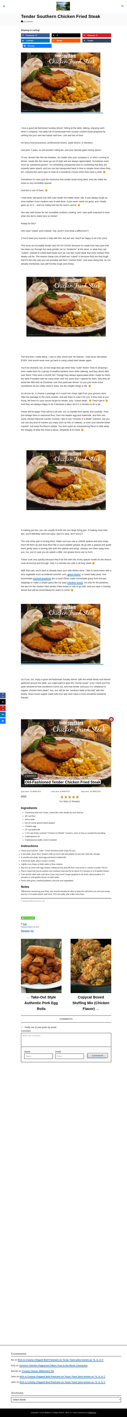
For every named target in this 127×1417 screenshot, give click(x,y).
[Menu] (4, 6)
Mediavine (92, 1413)
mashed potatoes (42, 578)
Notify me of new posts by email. (41, 1027)
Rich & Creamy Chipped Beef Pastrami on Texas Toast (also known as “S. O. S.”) (60, 1360)
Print (23, 797)
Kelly (25, 924)
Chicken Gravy (75, 582)
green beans (73, 574)
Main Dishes (25, 930)
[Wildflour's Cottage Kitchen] (63, 6)
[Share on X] (3, 702)
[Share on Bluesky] (3, 721)
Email (58, 1051)
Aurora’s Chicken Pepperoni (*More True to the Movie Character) (53, 1365)
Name (27, 1051)
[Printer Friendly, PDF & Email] (28, 918)
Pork (32, 930)
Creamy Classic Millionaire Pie (38, 1371)
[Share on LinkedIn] (3, 714)
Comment (26, 1031)
